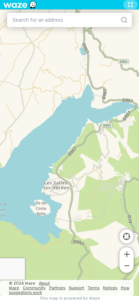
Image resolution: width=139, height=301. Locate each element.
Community (34, 288)
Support (76, 288)
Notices (110, 288)
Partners (57, 288)
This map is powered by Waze (70, 298)
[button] (126, 253)
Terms (93, 288)
